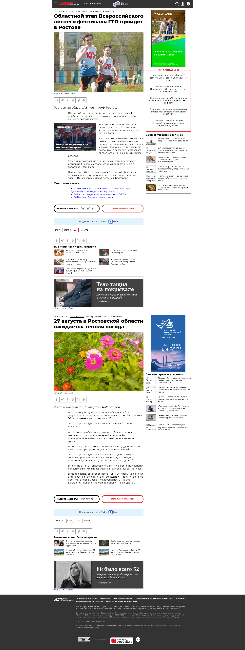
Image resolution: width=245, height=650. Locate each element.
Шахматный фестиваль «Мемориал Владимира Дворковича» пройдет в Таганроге (100, 190)
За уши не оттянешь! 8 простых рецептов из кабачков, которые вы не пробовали (174, 187)
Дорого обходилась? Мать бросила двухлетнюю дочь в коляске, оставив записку (168, 100)
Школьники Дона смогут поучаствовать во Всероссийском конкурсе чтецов (81, 261)
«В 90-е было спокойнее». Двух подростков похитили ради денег (173, 139)
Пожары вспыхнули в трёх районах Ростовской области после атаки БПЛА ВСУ (168, 111)
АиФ (76, 93)
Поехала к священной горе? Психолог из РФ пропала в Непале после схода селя (168, 89)
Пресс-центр (105, 598)
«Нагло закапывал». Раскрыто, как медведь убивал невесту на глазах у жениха (174, 178)
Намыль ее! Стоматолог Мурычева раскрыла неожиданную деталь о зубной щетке (173, 427)
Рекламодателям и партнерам (89, 601)
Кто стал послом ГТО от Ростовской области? (76, 251)
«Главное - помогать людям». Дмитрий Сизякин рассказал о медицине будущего (168, 123)
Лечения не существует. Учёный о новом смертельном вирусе (173, 416)
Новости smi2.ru (63, 308)
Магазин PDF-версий (123, 598)
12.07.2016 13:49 (60, 11)
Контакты (180, 598)
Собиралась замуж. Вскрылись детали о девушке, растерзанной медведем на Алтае (172, 150)
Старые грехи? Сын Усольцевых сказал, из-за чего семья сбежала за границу (174, 389)
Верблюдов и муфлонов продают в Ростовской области (126, 542)
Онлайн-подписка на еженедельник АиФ (154, 598)
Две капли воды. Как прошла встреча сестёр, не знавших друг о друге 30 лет (81, 543)
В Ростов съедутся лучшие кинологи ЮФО (99, 194)
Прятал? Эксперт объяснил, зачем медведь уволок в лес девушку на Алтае (173, 399)
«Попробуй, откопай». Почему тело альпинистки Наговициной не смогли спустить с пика (173, 408)
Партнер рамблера (100, 639)
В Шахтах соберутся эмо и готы (92, 197)
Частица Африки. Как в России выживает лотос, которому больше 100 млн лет (173, 169)
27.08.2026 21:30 (60, 317)
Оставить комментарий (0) (122, 208)
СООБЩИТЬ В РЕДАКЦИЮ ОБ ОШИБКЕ (121, 601)
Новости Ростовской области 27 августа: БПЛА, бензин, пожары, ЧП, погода (168, 77)
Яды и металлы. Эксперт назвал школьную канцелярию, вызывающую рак (172, 159)
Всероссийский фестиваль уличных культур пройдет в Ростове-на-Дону (123, 261)
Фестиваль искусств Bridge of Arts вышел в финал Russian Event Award (81, 270)
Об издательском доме (86, 598)
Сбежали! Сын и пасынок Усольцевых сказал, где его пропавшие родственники (174, 380)
